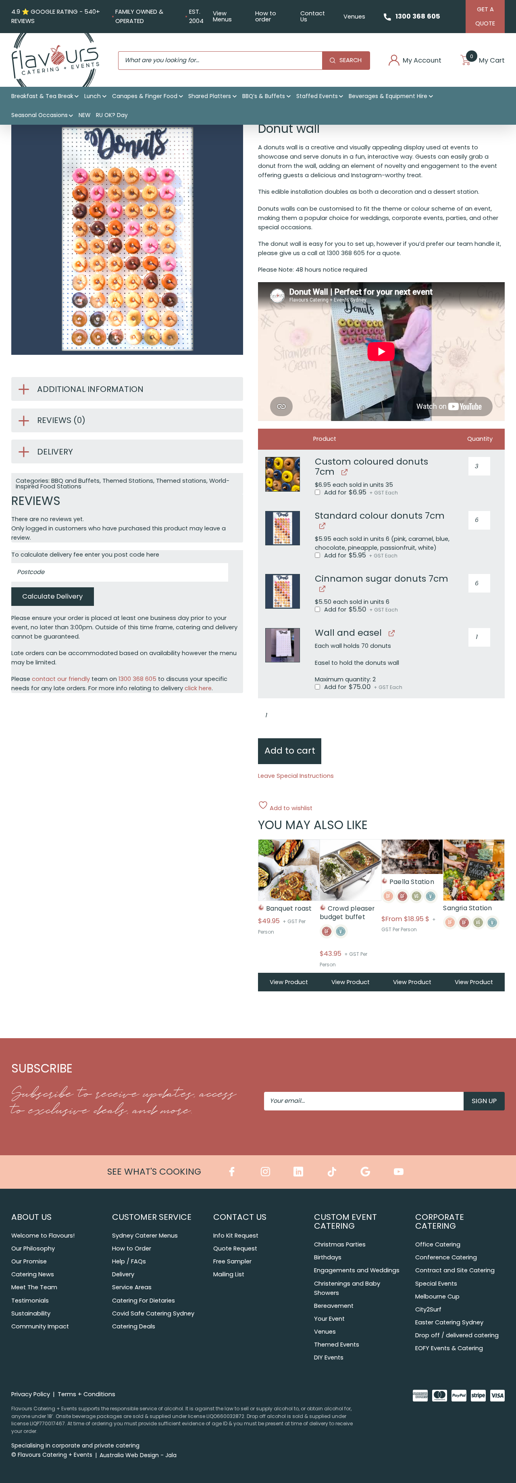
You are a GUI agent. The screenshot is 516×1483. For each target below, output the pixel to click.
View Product (289, 982)
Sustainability (30, 1313)
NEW (84, 115)
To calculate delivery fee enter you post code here (85, 555)
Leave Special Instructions (296, 776)
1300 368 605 (417, 16)
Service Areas (132, 1287)
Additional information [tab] (90, 389)
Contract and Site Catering (455, 1270)
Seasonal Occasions (39, 115)
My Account (422, 60)
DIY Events (328, 1357)
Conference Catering (446, 1257)
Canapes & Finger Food (144, 96)
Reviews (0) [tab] (61, 420)
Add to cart (289, 750)
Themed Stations (127, 481)
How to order (265, 16)
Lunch (92, 96)
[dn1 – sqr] (283, 528)
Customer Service (151, 1217)
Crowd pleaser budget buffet (347, 912)
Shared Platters (209, 96)
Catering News (32, 1274)
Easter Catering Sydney (449, 1322)
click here (198, 688)
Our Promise (29, 1261)
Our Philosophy (33, 1248)
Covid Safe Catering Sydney (153, 1313)
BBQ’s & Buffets (263, 96)
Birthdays (327, 1257)
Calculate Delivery (52, 596)
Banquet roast (289, 908)
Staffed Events (317, 96)
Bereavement (334, 1306)
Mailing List (228, 1274)
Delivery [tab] (55, 451)
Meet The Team (34, 1287)
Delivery (123, 1274)
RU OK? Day (112, 115)
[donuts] (283, 474)
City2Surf (428, 1309)
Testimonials (30, 1301)
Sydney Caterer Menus (145, 1236)
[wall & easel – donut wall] (283, 645)
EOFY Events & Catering (449, 1348)
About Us (31, 1217)
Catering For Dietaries (143, 1301)
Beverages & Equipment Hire (388, 96)
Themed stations (181, 481)
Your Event (329, 1319)
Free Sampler (232, 1261)
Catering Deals (133, 1326)
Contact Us (312, 16)
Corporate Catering (439, 1221)
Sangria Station (467, 908)
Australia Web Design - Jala (138, 1455)
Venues (354, 17)
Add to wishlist (290, 807)
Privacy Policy (30, 1394)
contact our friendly (61, 679)
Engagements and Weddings (356, 1270)
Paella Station (411, 882)
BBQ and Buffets (75, 481)
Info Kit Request (235, 1236)
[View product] (343, 472)
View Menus (222, 16)
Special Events (436, 1284)
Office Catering (437, 1244)
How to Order (131, 1248)
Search (350, 60)
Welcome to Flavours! (43, 1236)
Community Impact (40, 1326)
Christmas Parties (340, 1244)
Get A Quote (485, 16)
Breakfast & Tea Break (42, 96)
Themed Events (336, 1345)
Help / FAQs (129, 1261)
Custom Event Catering (345, 1221)
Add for (360, 493)
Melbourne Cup (437, 1296)
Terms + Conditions (86, 1394)
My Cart (487, 60)
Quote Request (235, 1248)
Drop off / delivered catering (457, 1335)
